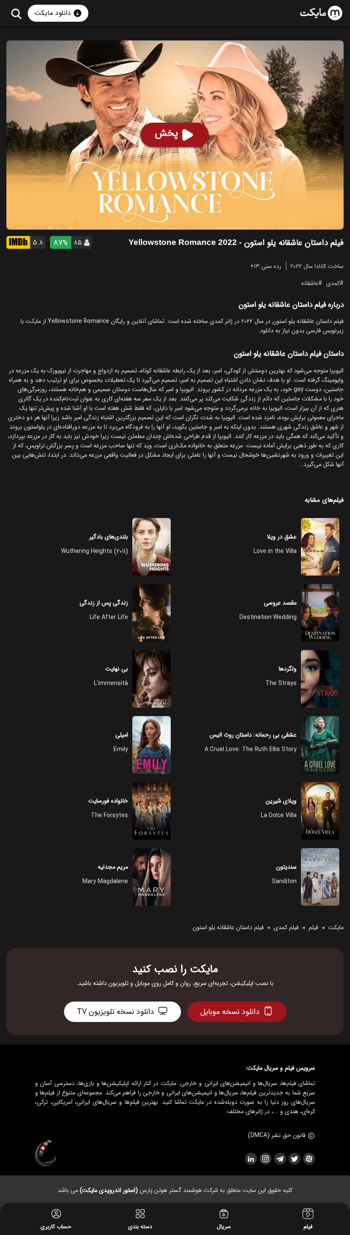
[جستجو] (16, 13)
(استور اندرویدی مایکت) (109, 1190)
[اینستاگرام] (265, 1159)
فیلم (313, 927)
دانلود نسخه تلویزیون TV (115, 1012)
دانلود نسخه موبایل (230, 1012)
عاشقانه (309, 283)
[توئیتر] (294, 1159)
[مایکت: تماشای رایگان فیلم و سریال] (321, 13)
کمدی (333, 283)
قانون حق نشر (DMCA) (277, 1135)
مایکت (336, 927)
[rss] (250, 1159)
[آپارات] (308, 1159)
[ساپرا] (45, 1153)
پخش (166, 133)
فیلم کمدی (286, 927)
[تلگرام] (279, 1159)
